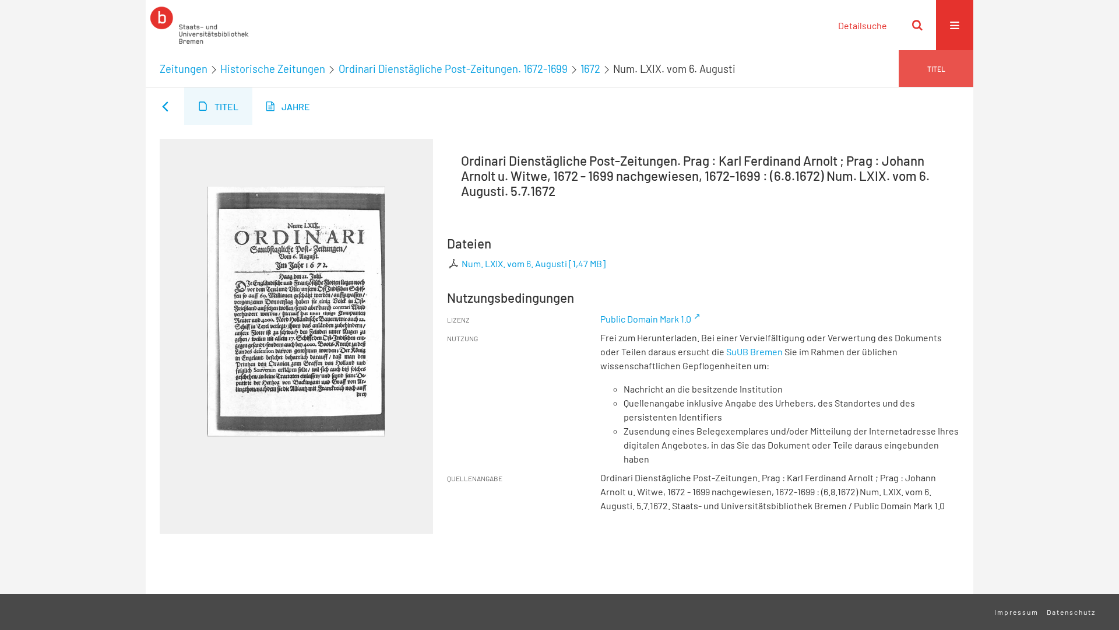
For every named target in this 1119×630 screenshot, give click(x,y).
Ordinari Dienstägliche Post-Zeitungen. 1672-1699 (453, 68)
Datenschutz (1071, 612)
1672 (590, 68)
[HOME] (199, 25)
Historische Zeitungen (272, 68)
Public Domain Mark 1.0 (645, 318)
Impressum (1016, 612)
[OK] (917, 25)
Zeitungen (183, 68)
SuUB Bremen (754, 351)
